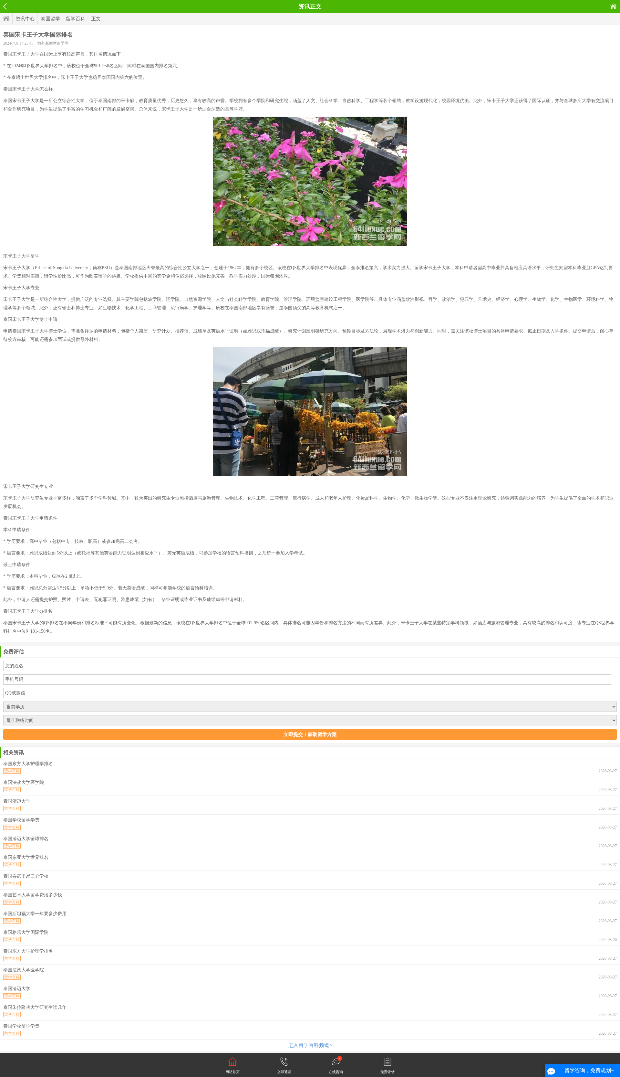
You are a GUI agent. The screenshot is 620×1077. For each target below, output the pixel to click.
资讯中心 (25, 18)
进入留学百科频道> (310, 1045)
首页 (613, 6)
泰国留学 (50, 18)
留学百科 (75, 18)
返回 (5, 6)
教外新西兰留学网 (52, 43)
